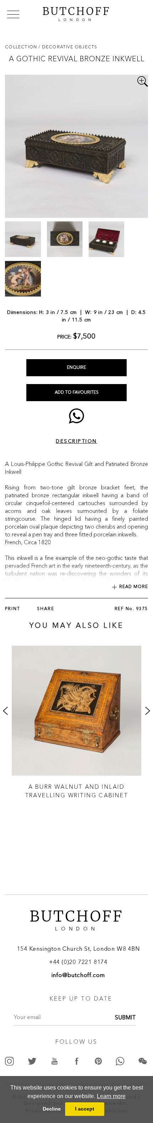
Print (12, 609)
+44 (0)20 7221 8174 (78, 962)
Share (45, 609)
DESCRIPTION (76, 441)
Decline (52, 1109)
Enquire (76, 368)
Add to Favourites (77, 392)
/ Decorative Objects (67, 46)
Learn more (111, 1096)
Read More (133, 587)
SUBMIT (125, 1018)
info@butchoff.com (78, 975)
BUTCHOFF (76, 13)
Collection (21, 46)
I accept (84, 1109)
